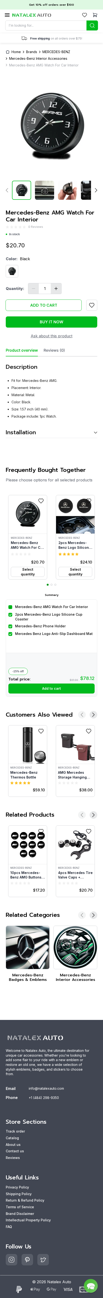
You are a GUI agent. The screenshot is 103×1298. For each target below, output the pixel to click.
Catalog (12, 1138)
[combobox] (52, 25)
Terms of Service (20, 1207)
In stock (14, 234)
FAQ (9, 1227)
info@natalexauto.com (46, 1088)
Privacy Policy (17, 1187)
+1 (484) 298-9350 (44, 1098)
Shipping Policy (19, 1194)
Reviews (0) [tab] (54, 350)
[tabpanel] (51, 397)
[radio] (7, 227)
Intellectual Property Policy (28, 1220)
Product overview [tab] (22, 350)
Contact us (15, 1151)
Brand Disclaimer (20, 1214)
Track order (15, 1131)
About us (13, 1145)
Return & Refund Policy (25, 1200)
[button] (27, 537)
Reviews (13, 1158)
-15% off (18, 671)
